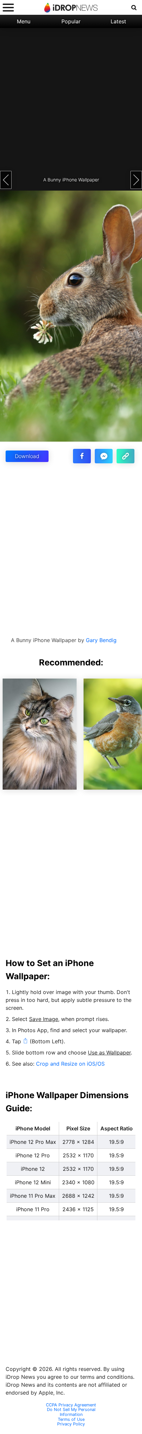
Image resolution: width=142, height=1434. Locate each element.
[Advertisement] (71, 98)
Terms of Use (71, 1419)
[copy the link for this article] (125, 456)
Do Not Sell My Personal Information (71, 1412)
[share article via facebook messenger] (104, 456)
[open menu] (8, 7)
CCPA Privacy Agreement (71, 1405)
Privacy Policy (71, 1424)
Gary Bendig (101, 640)
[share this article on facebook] (82, 456)
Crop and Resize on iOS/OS (70, 1063)
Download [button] (27, 456)
